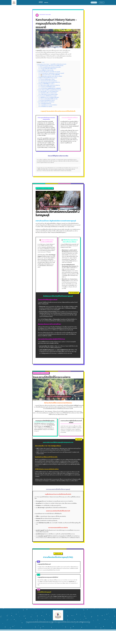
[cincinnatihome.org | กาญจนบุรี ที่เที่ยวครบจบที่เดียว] (24, 2)
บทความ (46, 2)
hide (43, 62)
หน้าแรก (41, 2)
